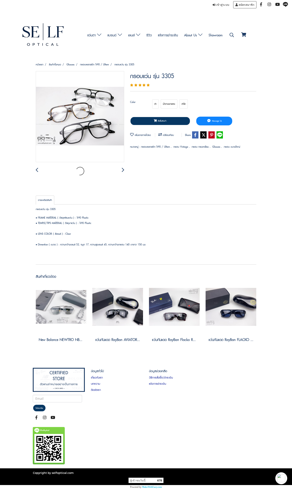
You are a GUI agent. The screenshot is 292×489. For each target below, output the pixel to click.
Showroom (215, 35)
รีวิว (149, 35)
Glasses (216, 147)
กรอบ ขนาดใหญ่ (232, 147)
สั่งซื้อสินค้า (161, 121)
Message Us (216, 121)
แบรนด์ (112, 35)
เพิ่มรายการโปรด (142, 135)
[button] (281, 478)
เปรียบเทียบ (168, 135)
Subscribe (39, 408)
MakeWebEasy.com (152, 487)
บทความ (95, 383)
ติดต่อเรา (96, 389)
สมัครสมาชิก (246, 5)
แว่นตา (92, 35)
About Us (191, 35)
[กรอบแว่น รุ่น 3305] (80, 116)
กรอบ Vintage (181, 147)
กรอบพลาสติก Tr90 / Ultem (156, 147)
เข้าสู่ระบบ (222, 5)
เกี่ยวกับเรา (97, 377)
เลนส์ (132, 35)
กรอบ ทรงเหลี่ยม (201, 147)
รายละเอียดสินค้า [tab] (45, 200)
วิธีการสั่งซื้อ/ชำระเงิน (161, 377)
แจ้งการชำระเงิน (168, 35)
